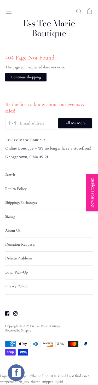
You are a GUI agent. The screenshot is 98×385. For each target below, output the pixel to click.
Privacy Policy (16, 286)
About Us (12, 230)
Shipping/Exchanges (21, 202)
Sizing (10, 216)
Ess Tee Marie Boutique (49, 29)
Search (10, 174)
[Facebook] (5, 313)
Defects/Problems (18, 258)
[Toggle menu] (8, 11)
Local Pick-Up (16, 272)
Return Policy (16, 188)
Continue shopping (26, 77)
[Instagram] (13, 313)
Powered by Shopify (18, 330)
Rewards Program (92, 193)
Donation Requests (20, 244)
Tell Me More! (75, 123)
